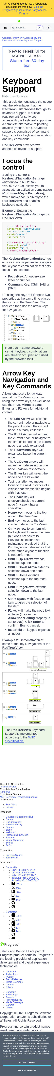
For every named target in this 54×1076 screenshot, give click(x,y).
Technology (12, 974)
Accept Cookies (27, 1062)
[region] (27, 1054)
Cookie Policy (8, 1051)
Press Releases (14, 979)
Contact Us (11, 867)
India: (24, 875)
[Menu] (5, 27)
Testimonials (12, 857)
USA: (23, 870)
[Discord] (13, 907)
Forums (10, 827)
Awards (10, 977)
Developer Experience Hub (20, 817)
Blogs (9, 830)
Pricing (9, 807)
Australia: (25, 880)
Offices (9, 987)
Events (9, 842)
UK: (23, 872)
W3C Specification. (20, 739)
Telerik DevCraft (8, 786)
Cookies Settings (27, 1070)
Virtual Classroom (15, 840)
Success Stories (14, 855)
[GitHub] (13, 904)
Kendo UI (5, 792)
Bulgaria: (25, 878)
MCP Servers (7, 797)
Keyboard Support (32, 40)
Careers (10, 984)
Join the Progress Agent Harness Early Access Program (25, 10)
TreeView (17, 38)
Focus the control (17, 164)
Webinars (11, 832)
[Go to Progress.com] (9, 946)
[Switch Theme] (49, 27)
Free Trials (11, 804)
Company (11, 971)
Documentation (13, 822)
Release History (14, 824)
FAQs (9, 845)
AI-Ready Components (25, 797)
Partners (10, 837)
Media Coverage (14, 982)
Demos (9, 819)
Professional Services (17, 835)
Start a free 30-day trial (27, 63)
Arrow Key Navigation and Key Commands (26, 380)
